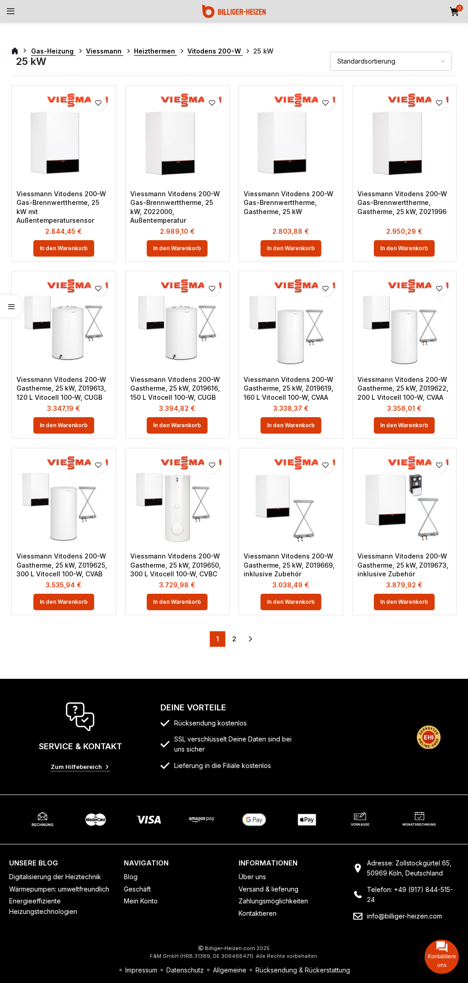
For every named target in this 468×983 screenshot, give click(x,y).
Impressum (141, 970)
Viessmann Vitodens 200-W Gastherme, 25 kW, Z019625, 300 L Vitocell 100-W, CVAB (61, 565)
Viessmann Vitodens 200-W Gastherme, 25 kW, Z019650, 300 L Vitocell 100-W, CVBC (175, 565)
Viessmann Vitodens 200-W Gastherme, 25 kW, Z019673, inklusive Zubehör (402, 565)
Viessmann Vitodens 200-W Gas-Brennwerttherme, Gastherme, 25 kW (288, 202)
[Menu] (10, 11)
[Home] (234, 11)
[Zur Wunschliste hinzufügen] (98, 103)
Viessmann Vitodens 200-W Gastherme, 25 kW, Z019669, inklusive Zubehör (289, 565)
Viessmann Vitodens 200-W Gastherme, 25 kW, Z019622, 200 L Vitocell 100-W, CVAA (402, 388)
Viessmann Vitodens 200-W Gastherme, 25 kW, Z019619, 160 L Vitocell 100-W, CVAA (288, 388)
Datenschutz (185, 970)
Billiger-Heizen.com (230, 948)
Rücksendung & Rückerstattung (302, 970)
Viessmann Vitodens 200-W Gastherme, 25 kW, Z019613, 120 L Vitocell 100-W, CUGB (61, 388)
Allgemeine (229, 970)
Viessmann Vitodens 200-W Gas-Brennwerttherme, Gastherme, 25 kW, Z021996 (402, 202)
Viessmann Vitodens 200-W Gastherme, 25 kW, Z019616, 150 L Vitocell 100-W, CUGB (175, 388)
